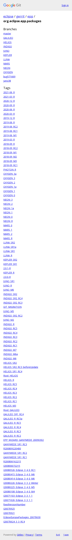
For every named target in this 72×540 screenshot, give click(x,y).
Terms (38, 534)
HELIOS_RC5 (10, 384)
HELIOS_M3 (9, 405)
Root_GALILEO (11, 410)
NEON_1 (8, 212)
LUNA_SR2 (9, 242)
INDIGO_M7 (9, 349)
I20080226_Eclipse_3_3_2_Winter (20, 483)
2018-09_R (9, 144)
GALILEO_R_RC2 (12, 435)
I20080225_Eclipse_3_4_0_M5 (19, 487)
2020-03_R (9, 113)
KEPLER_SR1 (10, 264)
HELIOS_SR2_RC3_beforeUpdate (20, 367)
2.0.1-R (7, 268)
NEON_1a (8, 208)
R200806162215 (12, 461)
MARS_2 (7, 234)
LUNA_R (7, 255)
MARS (6, 63)
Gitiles (20, 534)
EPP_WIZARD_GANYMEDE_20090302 (23, 440)
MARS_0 (7, 225)
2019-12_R (9, 118)
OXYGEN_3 (9, 178)
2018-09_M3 (10, 161)
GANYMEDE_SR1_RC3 (15, 444)
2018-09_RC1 (10, 165)
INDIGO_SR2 (10, 294)
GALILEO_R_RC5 (12, 422)
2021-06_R (9, 92)
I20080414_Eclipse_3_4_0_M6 (19, 478)
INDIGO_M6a (10, 354)
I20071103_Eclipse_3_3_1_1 (17, 495)
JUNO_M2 (8, 319)
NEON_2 (8, 203)
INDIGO (7, 46)
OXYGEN (8, 72)
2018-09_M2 (10, 156)
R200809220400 (12, 448)
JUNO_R (7, 285)
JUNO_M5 (8, 311)
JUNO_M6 (8, 289)
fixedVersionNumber (14, 504)
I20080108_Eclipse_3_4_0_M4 (19, 491)
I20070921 (9, 513)
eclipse (8, 16)
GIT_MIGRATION (12, 306)
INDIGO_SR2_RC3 (12, 302)
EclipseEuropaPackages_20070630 (22, 517)
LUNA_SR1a (9, 246)
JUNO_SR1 (9, 281)
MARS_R (7, 238)
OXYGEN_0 (9, 195)
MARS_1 (7, 229)
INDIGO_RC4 (10, 332)
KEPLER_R (8, 272)
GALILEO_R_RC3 (12, 431)
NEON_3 (8, 199)
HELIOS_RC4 (10, 388)
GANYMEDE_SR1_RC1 (15, 457)
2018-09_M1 (10, 152)
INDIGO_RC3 (10, 337)
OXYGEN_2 (9, 182)
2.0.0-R (7, 277)
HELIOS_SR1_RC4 (12, 371)
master (7, 33)
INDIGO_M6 (9, 358)
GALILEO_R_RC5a (12, 418)
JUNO (6, 50)
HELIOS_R (8, 380)
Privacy (29, 534)
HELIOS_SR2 (10, 362)
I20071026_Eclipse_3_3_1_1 (17, 500)
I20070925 (9, 508)
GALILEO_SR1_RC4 (13, 414)
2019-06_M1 (10, 135)
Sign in (65, 5)
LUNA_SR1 (9, 251)
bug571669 (9, 76)
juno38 (7, 80)
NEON (6, 68)
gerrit (20, 16)
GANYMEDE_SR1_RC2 (15, 452)
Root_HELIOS (10, 375)
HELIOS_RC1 (10, 401)
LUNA (6, 59)
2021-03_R (9, 96)
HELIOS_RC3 (10, 392)
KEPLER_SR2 (10, 259)
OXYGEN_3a (9, 173)
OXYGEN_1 (9, 191)
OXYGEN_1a (9, 186)
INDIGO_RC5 (10, 328)
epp (30, 16)
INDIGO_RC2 (10, 341)
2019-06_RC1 (10, 131)
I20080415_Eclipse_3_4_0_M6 (19, 474)
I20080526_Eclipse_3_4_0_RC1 (19, 470)
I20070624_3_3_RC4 (14, 521)
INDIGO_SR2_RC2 (12, 315)
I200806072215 (11, 465)
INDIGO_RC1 (10, 345)
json (66, 534)
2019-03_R (9, 139)
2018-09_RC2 (10, 148)
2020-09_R (9, 105)
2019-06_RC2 (10, 126)
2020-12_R (9, 100)
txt (58, 534)
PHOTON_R (9, 169)
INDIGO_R (8, 324)
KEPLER (7, 55)
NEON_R (8, 221)
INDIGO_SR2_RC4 (12, 298)
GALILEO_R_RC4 (12, 427)
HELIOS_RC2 (10, 397)
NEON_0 (8, 216)
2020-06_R (9, 109)
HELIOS (7, 42)
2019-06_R (9, 122)
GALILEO (8, 37)
